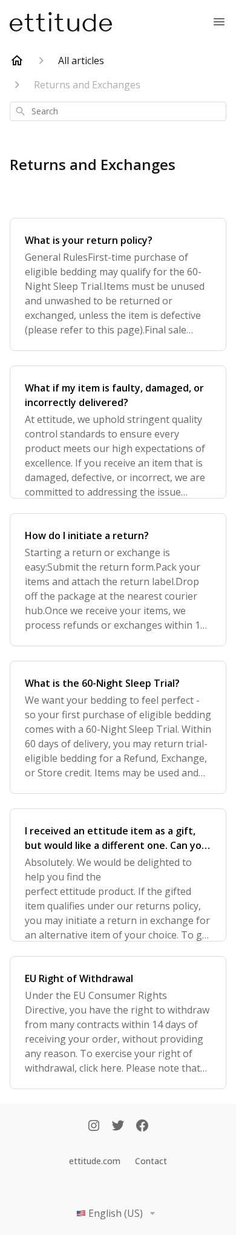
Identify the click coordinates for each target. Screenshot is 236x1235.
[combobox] (118, 111)
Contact (151, 1161)
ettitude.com (94, 1161)
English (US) (115, 1213)
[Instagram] (94, 1126)
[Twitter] (118, 1126)
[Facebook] (142, 1126)
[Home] (17, 60)
